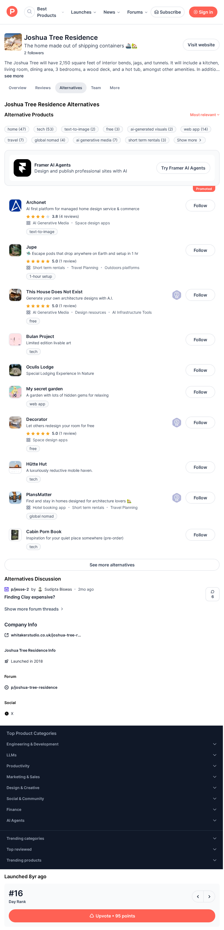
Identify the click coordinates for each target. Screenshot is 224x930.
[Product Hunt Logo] (12, 12)
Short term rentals (49, 267)
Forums (135, 12)
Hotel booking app (49, 507)
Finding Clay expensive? (29, 597)
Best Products (46, 12)
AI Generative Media (51, 223)
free (113, 129)
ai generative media (96, 140)
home (17, 129)
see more (13, 75)
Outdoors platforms (122, 267)
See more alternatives (112, 564)
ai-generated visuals (152, 129)
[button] (114, 87)
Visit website (201, 44)
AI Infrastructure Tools (132, 312)
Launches (81, 12)
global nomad (50, 140)
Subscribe (170, 12)
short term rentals (147, 140)
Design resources (90, 312)
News (109, 12)
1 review (67, 261)
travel (16, 140)
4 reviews (69, 216)
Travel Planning (84, 267)
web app (196, 129)
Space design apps (92, 223)
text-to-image (79, 129)
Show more (187, 140)
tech (45, 129)
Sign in (206, 12)
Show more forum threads (31, 609)
